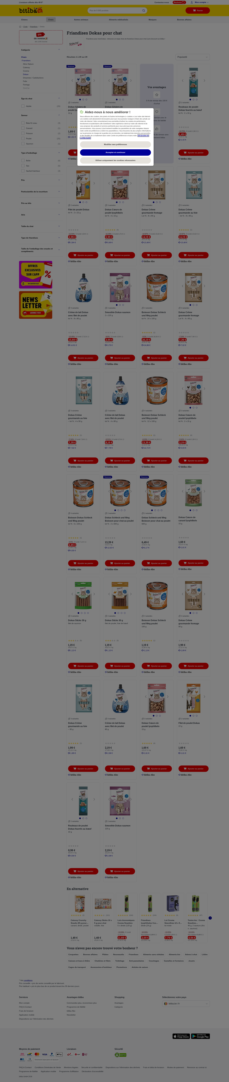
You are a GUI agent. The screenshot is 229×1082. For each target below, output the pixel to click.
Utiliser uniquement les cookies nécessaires (115, 160)
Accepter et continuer (115, 152)
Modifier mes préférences (115, 144)
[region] (115, 137)
